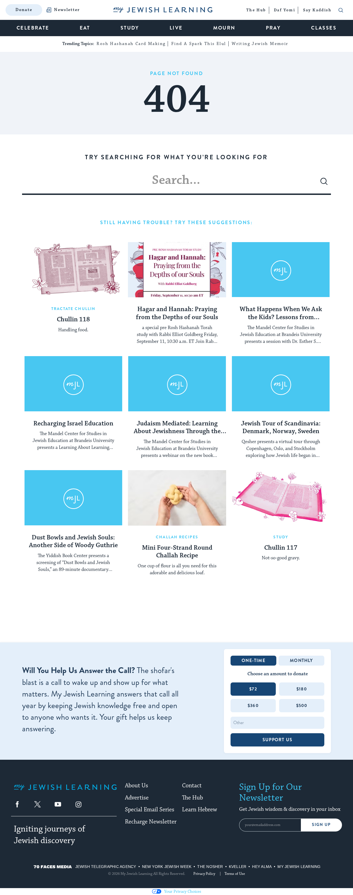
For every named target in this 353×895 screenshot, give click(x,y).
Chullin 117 (280, 548)
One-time (253, 660)
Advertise (137, 797)
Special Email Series (149, 809)
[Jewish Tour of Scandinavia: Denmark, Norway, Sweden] (281, 383)
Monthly (301, 660)
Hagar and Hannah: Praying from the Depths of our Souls (177, 313)
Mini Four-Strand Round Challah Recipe (177, 552)
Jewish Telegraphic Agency (105, 866)
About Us (136, 785)
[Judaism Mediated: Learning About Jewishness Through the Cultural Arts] (177, 383)
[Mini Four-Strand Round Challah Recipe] (177, 497)
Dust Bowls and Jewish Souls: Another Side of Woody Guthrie (73, 542)
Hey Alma (262, 866)
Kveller (238, 866)
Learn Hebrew (199, 809)
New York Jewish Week (167, 866)
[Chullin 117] (281, 497)
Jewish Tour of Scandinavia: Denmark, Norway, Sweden (280, 428)
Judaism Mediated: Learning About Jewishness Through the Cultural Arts (177, 428)
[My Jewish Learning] (65, 791)
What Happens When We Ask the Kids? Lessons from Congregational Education (281, 314)
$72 (253, 689)
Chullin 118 (73, 320)
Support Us (277, 740)
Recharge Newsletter (150, 821)
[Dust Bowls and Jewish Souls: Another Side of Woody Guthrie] (73, 497)
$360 (253, 705)
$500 (301, 705)
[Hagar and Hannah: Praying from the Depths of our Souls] (177, 269)
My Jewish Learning (298, 866)
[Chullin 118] (73, 269)
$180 (301, 689)
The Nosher (210, 866)
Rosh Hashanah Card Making (131, 43)
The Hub (192, 797)
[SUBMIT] (324, 184)
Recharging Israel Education (73, 424)
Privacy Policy (204, 874)
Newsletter (67, 9)
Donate (23, 9)
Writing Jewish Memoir (260, 43)
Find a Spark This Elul (198, 43)
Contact (192, 785)
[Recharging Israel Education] (73, 383)
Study (280, 537)
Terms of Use (234, 874)
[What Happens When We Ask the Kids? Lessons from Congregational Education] (281, 269)
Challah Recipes (177, 537)
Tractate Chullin (73, 308)
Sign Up (321, 825)
